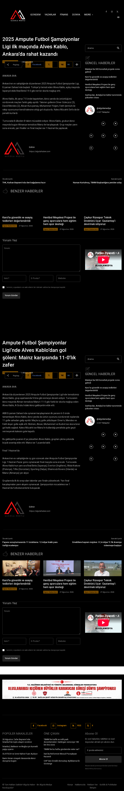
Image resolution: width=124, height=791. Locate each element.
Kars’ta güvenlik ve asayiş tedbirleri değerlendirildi (101, 78)
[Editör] (14, 150)
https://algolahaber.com (39, 151)
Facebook (42, 725)
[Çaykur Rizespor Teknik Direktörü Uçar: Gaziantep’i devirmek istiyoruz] (103, 205)
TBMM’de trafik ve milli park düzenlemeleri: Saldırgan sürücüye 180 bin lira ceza (61, 742)
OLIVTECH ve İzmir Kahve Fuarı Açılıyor (20, 753)
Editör (32, 147)
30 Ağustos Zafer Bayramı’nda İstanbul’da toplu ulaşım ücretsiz (17, 741)
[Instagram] (111, 11)
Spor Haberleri (9, 226)
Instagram (62, 725)
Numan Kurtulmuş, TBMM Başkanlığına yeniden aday (97, 182)
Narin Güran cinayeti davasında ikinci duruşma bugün (19, 760)
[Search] (118, 48)
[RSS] (73, 725)
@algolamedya (104, 108)
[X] (117, 11)
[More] (77, 64)
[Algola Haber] (13, 14)
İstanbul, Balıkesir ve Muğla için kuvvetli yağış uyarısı (20, 748)
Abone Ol (103, 759)
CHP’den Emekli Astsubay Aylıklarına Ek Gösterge (62, 762)
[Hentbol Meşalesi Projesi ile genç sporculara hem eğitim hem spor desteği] (62, 205)
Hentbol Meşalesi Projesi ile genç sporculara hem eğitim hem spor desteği (100, 87)
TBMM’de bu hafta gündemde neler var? (61, 749)
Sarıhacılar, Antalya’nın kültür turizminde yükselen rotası (103, 96)
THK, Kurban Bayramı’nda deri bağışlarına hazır (24, 182)
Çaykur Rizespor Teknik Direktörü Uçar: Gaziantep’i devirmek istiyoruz (99, 221)
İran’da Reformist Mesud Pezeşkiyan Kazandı (60, 755)
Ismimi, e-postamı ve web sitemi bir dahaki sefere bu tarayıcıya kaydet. (36, 287)
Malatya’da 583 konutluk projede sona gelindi (102, 70)
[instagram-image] (91, 124)
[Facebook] (106, 11)
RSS (79, 725)
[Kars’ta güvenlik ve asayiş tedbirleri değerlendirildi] (21, 205)
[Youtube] (118, 17)
